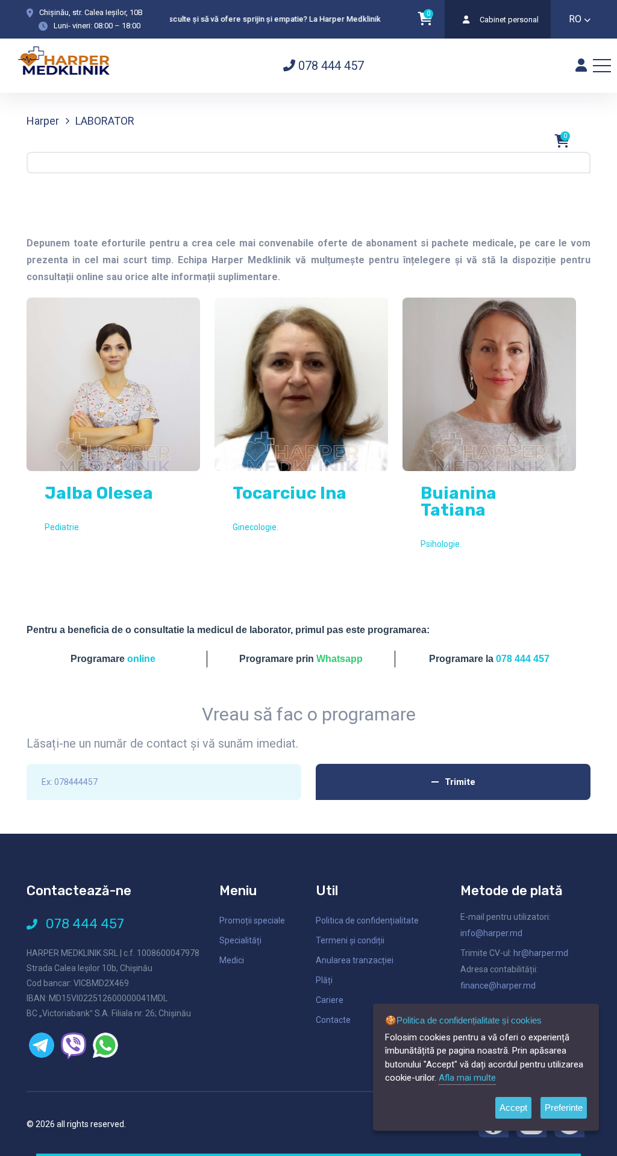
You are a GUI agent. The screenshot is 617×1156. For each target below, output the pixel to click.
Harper (43, 120)
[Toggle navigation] (602, 66)
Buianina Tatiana (458, 501)
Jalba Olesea (99, 493)
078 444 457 (329, 65)
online (141, 659)
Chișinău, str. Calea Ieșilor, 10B (91, 12)
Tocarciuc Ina (289, 493)
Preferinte (564, 1107)
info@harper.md (491, 933)
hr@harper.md (540, 953)
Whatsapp (339, 659)
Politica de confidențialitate (367, 920)
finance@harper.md (498, 985)
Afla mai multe (467, 1077)
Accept (513, 1107)
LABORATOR (104, 120)
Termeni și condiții (350, 940)
